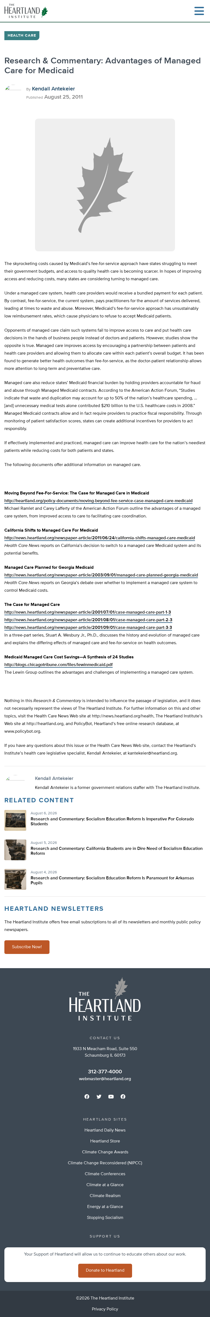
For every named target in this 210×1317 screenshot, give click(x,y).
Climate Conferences (105, 1174)
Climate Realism (105, 1196)
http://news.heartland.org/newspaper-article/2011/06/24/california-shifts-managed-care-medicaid (99, 538)
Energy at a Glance (105, 1207)
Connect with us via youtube (111, 1096)
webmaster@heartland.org (105, 1079)
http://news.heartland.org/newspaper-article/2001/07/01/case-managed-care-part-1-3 (87, 612)
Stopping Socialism (105, 1218)
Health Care (22, 35)
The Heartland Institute (27, 11)
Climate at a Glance (105, 1185)
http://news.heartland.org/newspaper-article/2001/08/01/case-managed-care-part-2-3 (88, 620)
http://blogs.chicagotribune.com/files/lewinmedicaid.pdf (58, 665)
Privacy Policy (105, 1309)
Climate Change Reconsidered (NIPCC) (105, 1163)
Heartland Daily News (105, 1130)
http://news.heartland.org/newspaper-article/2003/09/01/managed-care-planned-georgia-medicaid (101, 575)
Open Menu (199, 11)
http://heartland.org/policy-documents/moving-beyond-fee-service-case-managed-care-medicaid (98, 501)
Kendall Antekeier (53, 89)
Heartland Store (105, 1141)
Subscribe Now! (27, 947)
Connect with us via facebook (86, 1096)
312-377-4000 (105, 1071)
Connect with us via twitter (99, 1096)
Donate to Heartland (105, 1270)
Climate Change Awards (105, 1152)
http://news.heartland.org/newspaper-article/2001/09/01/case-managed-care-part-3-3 (88, 628)
